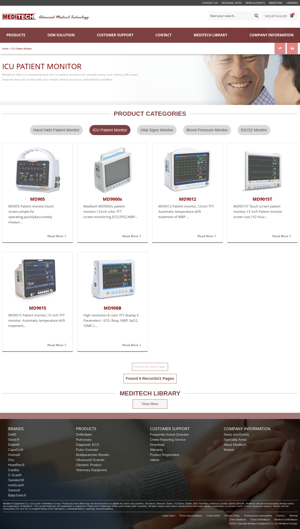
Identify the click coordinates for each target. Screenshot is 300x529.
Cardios (13, 470)
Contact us (210, 3)
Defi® (12, 434)
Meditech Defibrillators (286, 519)
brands (16, 428)
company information (247, 428)
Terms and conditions (190, 515)
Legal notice (168, 515)
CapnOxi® (15, 450)
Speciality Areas (235, 439)
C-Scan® (15, 475)
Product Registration (164, 455)
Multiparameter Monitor (92, 455)
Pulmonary (84, 439)
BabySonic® (17, 495)
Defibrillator (84, 434)
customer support (170, 428)
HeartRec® (16, 465)
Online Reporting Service (168, 439)
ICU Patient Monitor (21, 48)
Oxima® (14, 455)
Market (229, 450)
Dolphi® (14, 444)
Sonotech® (16, 480)
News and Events (236, 434)
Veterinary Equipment (91, 470)
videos (154, 460)
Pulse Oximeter (87, 450)
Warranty (156, 450)
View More (150, 404)
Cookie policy (213, 515)
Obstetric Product (88, 465)
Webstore (275, 3)
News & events (255, 3)
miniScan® (16, 485)
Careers (292, 3)
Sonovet (14, 490)
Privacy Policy (232, 515)
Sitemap (293, 515)
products (86, 428)
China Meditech (238, 519)
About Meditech (235, 444)
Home (5, 48)
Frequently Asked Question (169, 434)
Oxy (11, 460)
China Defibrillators (260, 519)
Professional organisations (258, 515)
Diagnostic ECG (87, 444)
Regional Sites (232, 3)
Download (157, 444)
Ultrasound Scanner (90, 460)
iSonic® (13, 439)
